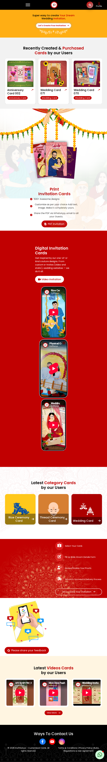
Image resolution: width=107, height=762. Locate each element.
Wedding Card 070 (50, 91)
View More (52, 712)
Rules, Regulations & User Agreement (81, 749)
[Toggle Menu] (28, 4)
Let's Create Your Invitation (52, 25)
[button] (99, 754)
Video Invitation (51, 279)
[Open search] (90, 5)
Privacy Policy (85, 748)
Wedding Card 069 (84, 91)
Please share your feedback (28, 650)
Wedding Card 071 (17, 91)
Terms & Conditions (67, 748)
